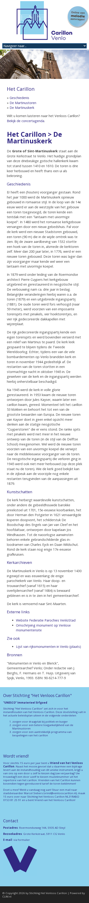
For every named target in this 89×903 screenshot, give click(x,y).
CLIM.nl (6, 896)
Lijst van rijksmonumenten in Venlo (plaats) (48, 646)
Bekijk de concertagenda (25, 121)
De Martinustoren (23, 103)
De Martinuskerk (22, 107)
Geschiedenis (19, 98)
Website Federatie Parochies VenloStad (46, 620)
